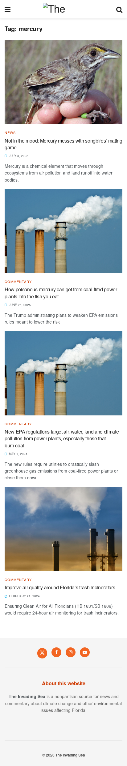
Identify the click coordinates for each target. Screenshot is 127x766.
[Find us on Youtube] (85, 652)
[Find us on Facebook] (56, 652)
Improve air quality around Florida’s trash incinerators (61, 587)
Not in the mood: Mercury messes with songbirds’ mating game (63, 144)
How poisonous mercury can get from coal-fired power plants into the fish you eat (61, 293)
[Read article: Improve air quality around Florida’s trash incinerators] (63, 529)
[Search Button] (119, 9)
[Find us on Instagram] (71, 652)
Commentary (18, 281)
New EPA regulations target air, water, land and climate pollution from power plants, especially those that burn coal (62, 438)
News (10, 132)
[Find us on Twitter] (42, 653)
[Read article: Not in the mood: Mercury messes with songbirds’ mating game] (63, 82)
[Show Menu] (7, 9)
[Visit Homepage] (63, 9)
